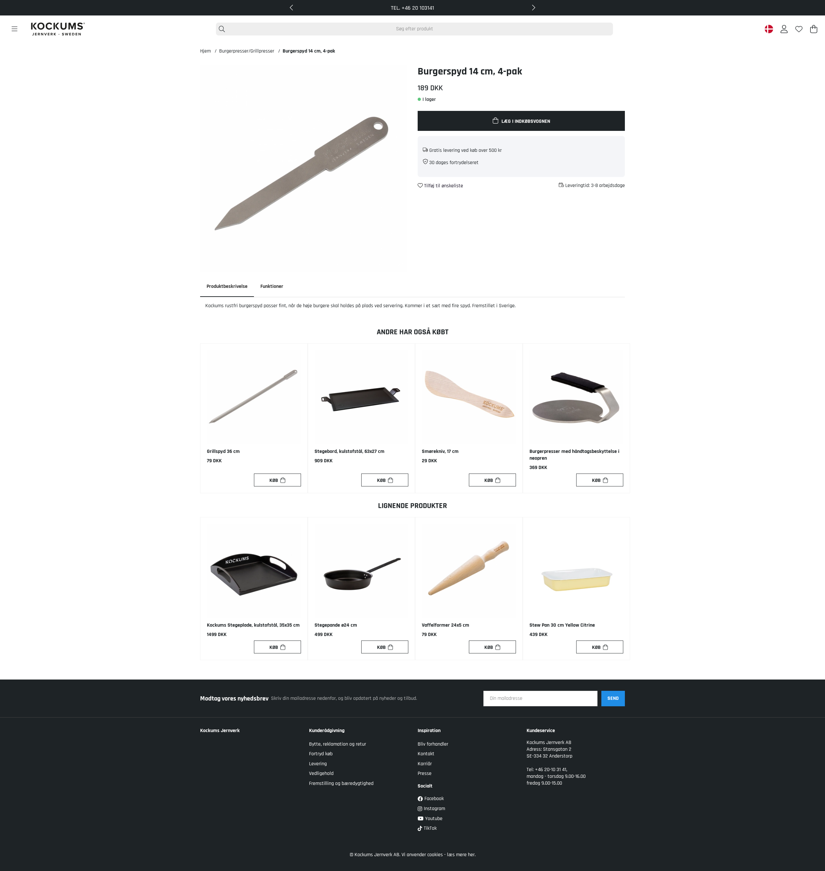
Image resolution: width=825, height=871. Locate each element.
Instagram (434, 808)
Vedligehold (321, 773)
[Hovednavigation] (14, 29)
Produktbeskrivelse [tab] (227, 286)
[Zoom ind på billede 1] (303, 168)
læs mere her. (461, 854)
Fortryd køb (321, 753)
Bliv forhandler (433, 744)
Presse (425, 773)
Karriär (425, 763)
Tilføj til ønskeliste (443, 185)
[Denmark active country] (768, 29)
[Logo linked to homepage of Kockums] (58, 29)
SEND (613, 698)
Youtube (433, 818)
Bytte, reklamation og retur (337, 744)
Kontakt (426, 753)
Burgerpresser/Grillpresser (246, 51)
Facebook (434, 798)
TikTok (430, 828)
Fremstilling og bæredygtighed (341, 783)
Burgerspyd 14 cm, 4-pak (309, 51)
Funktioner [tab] (271, 286)
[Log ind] (784, 29)
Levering (318, 763)
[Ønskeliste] (799, 29)
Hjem (205, 51)
